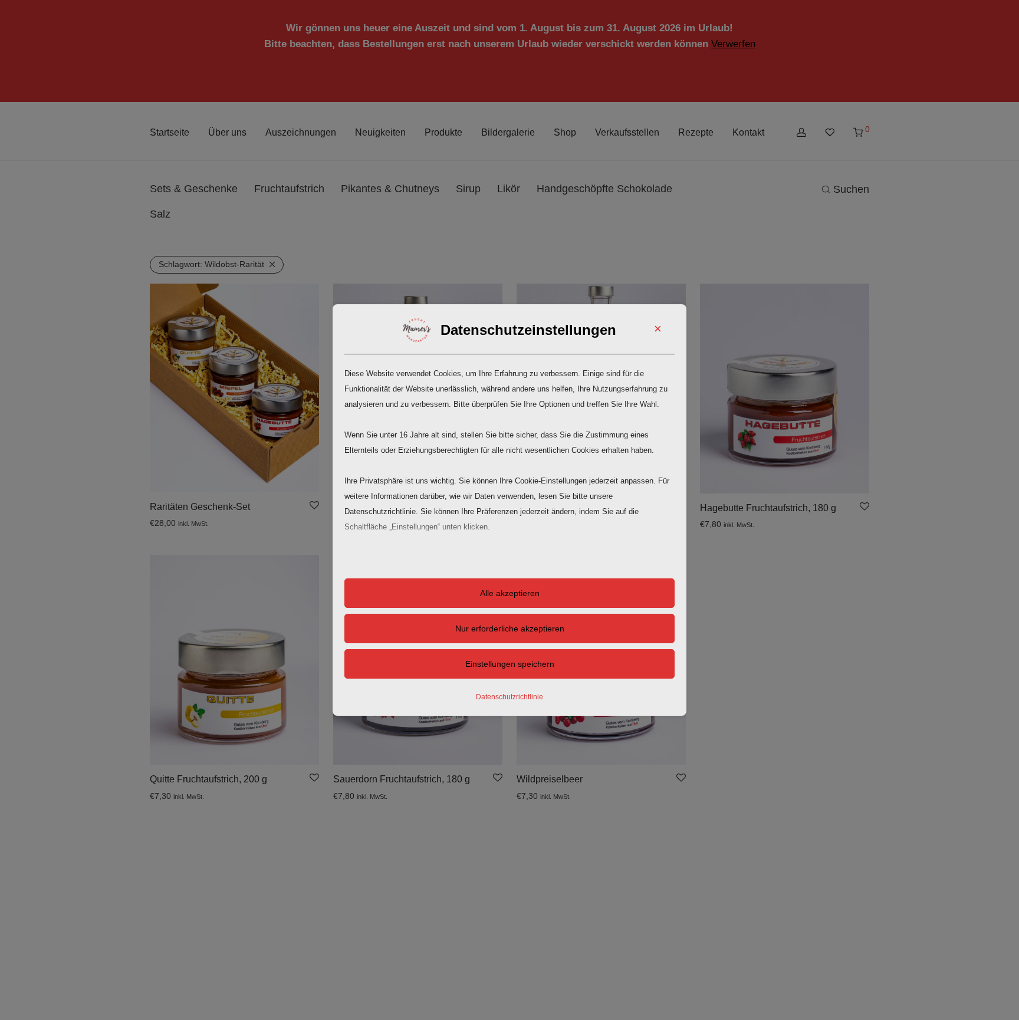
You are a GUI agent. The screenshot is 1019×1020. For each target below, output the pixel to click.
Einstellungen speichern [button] (509, 664)
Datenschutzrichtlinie (509, 697)
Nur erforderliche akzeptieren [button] (509, 628)
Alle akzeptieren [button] (510, 593)
